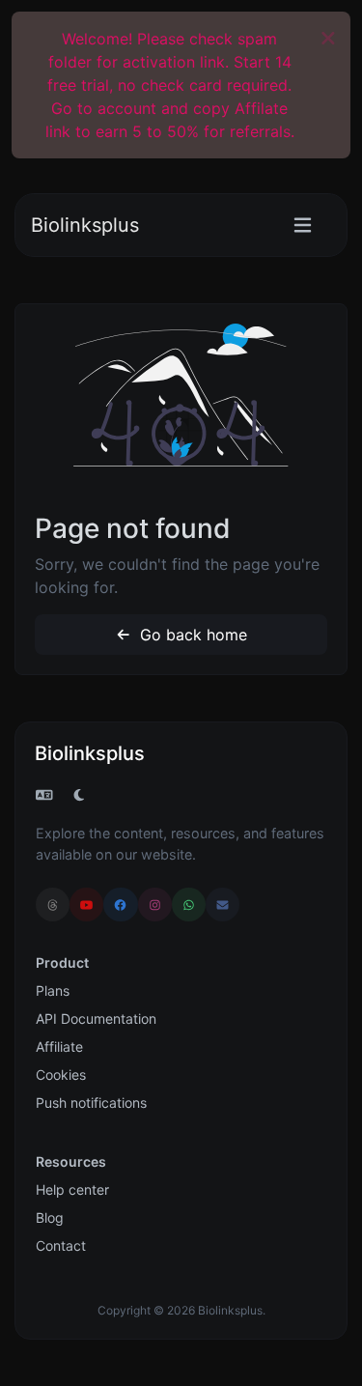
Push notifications (91, 1102)
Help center (72, 1189)
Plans (53, 990)
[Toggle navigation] (302, 225)
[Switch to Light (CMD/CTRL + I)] (79, 794)
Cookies (61, 1074)
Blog (50, 1217)
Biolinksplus (85, 225)
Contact (61, 1245)
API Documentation (96, 1018)
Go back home (191, 634)
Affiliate (59, 1046)
